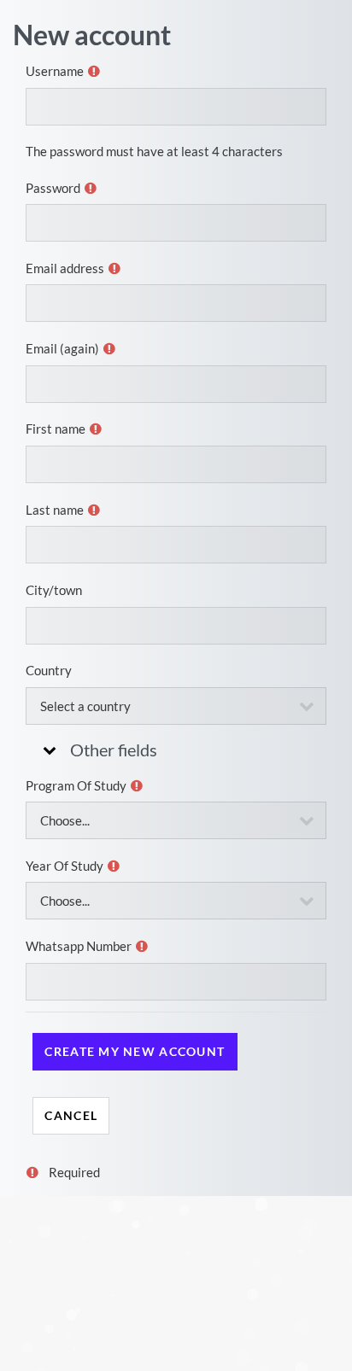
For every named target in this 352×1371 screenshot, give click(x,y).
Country (49, 670)
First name (55, 428)
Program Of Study (76, 785)
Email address (65, 268)
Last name (55, 509)
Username (55, 71)
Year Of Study (64, 865)
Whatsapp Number (79, 946)
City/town (54, 590)
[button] (47, 749)
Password (53, 187)
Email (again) (62, 348)
